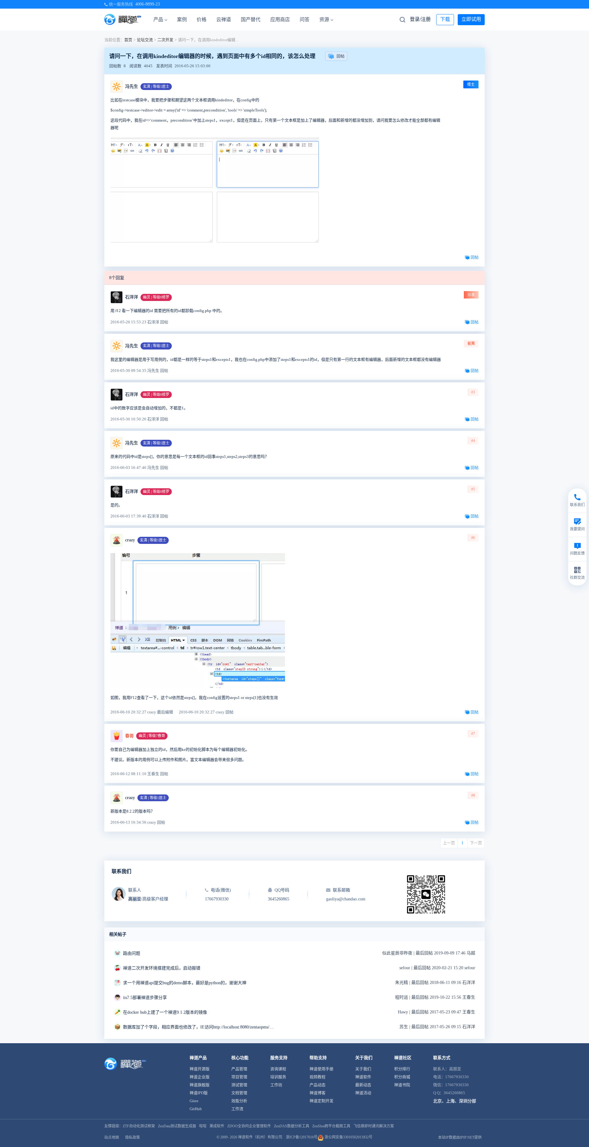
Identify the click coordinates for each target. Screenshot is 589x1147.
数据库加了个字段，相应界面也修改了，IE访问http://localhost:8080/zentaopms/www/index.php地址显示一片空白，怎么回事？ (199, 1027)
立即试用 (471, 19)
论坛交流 (145, 39)
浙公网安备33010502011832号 (348, 1137)
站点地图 (111, 1137)
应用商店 (280, 19)
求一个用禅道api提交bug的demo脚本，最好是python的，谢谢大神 (184, 983)
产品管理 (239, 1069)
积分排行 (402, 1069)
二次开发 (165, 39)
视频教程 (317, 1077)
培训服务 (278, 1077)
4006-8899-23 (147, 4)
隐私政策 (132, 1137)
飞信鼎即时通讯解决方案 (373, 1126)
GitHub (196, 1108)
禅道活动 (363, 1092)
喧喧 (202, 1126)
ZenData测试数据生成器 (177, 1126)
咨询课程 (278, 1069)
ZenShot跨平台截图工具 (331, 1126)
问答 (305, 19)
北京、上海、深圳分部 (454, 1101)
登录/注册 (420, 19)
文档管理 (239, 1092)
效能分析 (239, 1100)
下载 (445, 19)
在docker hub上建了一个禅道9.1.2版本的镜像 (165, 1012)
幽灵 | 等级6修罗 (156, 297)
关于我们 (363, 1069)
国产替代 (250, 19)
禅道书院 (402, 1085)
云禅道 (223, 19)
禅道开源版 (200, 1069)
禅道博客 (317, 1092)
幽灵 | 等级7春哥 (152, 736)
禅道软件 (363, 1077)
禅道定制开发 (321, 1100)
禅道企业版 (200, 1077)
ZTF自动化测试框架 (139, 1126)
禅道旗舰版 (200, 1085)
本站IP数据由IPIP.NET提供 (460, 1137)
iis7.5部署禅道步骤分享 (145, 997)
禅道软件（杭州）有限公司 (260, 1137)
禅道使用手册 (321, 1069)
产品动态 (317, 1085)
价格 (201, 19)
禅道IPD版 (199, 1092)
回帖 (341, 56)
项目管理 (239, 1077)
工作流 (237, 1108)
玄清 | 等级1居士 (156, 86)
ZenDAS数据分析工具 (291, 1126)
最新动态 (363, 1085)
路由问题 (131, 953)
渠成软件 (217, 1126)
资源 (324, 19)
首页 (128, 39)
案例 (182, 19)
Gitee (194, 1100)
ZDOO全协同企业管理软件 (249, 1126)
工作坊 (276, 1085)
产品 (158, 19)
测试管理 (239, 1085)
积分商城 (402, 1077)
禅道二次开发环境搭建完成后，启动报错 (161, 968)
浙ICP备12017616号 (302, 1137)
